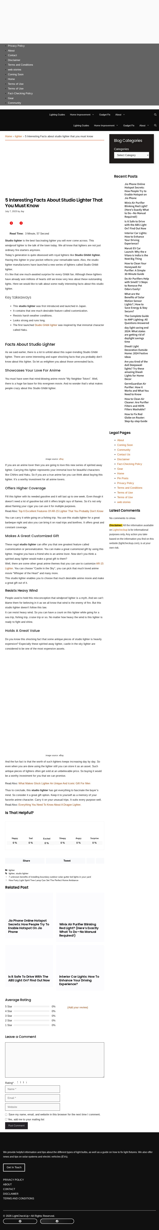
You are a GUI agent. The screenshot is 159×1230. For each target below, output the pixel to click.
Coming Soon (15, 74)
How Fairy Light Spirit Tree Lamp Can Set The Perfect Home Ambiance (43, 880)
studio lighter (22, 873)
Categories (121, 149)
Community (14, 102)
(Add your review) (77, 1007)
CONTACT (9, 1189)
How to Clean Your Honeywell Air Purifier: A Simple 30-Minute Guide (135, 268)
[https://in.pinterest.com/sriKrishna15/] (20, 1221)
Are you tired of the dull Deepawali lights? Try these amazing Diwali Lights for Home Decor (136, 370)
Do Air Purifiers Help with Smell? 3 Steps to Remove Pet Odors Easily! (137, 284)
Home (11, 79)
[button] (155, 114)
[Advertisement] (79, 22)
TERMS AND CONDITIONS (18, 1198)
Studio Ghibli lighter (46, 325)
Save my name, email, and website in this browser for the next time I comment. (54, 1114)
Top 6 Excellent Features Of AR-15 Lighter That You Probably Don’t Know (60, 511)
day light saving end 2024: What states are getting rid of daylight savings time (136, 334)
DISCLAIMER (10, 1194)
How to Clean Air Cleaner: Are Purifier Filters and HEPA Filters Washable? (137, 404)
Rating (9, 1082)
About (11, 50)
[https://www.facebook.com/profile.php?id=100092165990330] (57, 1221)
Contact (12, 55)
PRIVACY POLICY (13, 1180)
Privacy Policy (16, 45)
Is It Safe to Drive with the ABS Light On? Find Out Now (29, 978)
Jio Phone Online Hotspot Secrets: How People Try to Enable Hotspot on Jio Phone (28, 926)
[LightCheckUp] (11, 114)
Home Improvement (80, 114)
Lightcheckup (120, 529)
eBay (61, 459)
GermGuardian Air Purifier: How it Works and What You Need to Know (137, 389)
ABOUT (7, 1184)
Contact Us (123, 454)
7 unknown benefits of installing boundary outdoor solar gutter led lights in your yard (50, 877)
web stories (14, 69)
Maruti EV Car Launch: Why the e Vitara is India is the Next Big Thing (136, 253)
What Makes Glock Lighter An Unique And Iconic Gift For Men (54, 783)
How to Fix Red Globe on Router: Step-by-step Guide (136, 417)
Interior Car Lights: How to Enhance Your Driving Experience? (79, 980)
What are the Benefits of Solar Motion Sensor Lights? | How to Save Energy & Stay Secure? (136, 302)
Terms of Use (15, 83)
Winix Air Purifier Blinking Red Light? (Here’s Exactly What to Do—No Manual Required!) (79, 930)
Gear (11, 98)
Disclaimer (14, 60)
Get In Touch (14, 1167)
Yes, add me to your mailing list (25, 1119)
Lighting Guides (57, 114)
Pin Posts (122, 478)
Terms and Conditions (20, 64)
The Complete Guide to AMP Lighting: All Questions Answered (137, 319)
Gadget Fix (104, 114)
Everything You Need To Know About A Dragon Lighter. (49, 804)
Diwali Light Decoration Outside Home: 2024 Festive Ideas (136, 351)
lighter (18, 136)
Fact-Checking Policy (20, 93)
